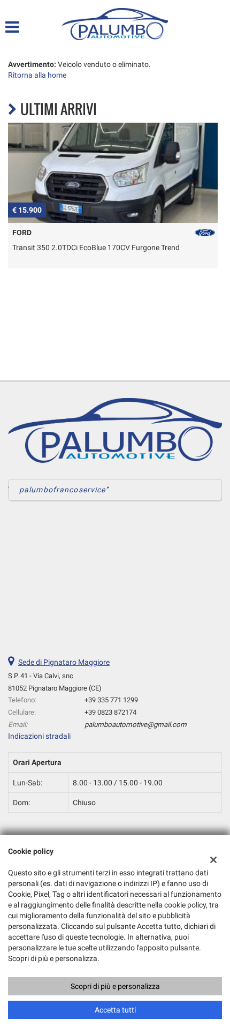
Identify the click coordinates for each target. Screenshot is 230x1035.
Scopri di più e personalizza (115, 986)
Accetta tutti (115, 1010)
